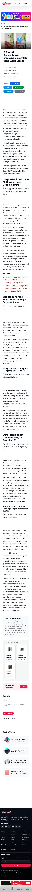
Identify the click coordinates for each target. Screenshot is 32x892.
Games (13, 849)
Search (23, 844)
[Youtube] (16, 826)
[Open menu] (19, 3)
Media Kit (15, 872)
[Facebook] (6, 826)
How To (13, 839)
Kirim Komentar (8, 713)
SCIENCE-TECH (5, 847)
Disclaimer (21, 872)
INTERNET (3, 849)
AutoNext (13, 844)
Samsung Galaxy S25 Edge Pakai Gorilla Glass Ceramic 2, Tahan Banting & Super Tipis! (16, 288)
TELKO (3, 837)
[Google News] (2, 826)
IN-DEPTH (3, 839)
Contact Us (9, 872)
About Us (3, 872)
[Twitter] (13, 826)
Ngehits (13, 842)
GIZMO (10, 23)
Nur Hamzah (12, 67)
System (25, 3)
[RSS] (19, 826)
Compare (24, 839)
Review (13, 837)
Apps (12, 847)
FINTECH (3, 844)
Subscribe (16, 865)
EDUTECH (3, 842)
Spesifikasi (24, 842)
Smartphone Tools (26, 834)
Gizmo (13, 834)
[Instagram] (9, 826)
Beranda (3, 23)
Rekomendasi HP (26, 837)
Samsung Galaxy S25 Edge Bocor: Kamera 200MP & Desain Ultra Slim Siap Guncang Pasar (17, 280)
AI (1, 834)
